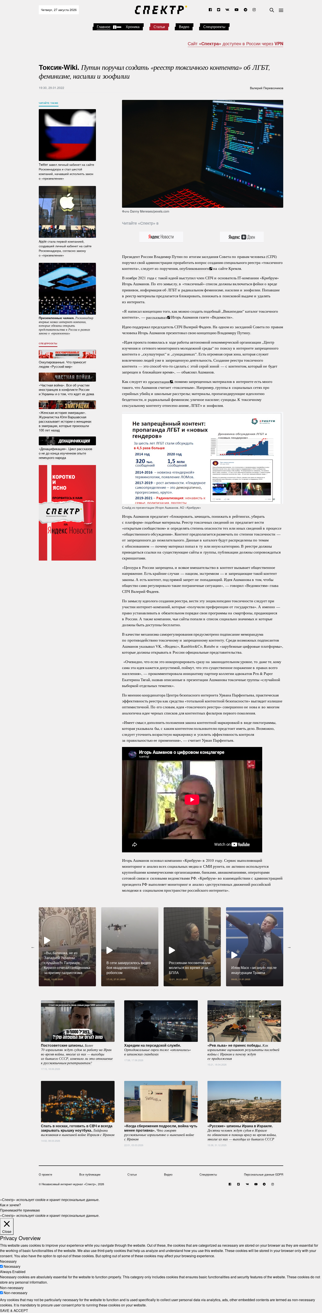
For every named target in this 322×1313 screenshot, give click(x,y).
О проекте (45, 1174)
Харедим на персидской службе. (157, 1049)
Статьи (159, 26)
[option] (67, 946)
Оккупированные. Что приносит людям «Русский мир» (62, 363)
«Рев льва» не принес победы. (243, 1052)
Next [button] (289, 947)
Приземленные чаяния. (66, 325)
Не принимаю (29, 1210)
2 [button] (161, 989)
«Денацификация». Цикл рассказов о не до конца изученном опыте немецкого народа (65, 453)
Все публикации (89, 1174)
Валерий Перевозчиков (266, 87)
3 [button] (167, 989)
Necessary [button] (8, 1261)
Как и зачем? (10, 1204)
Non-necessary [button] (12, 1287)
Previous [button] (33, 947)
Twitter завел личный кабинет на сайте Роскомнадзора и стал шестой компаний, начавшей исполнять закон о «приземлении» (66, 171)
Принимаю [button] (9, 1210)
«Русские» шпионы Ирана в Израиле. (242, 1132)
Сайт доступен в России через (235, 43)
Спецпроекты (214, 26)
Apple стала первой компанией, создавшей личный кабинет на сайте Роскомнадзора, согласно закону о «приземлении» (65, 248)
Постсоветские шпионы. (77, 1054)
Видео (184, 26)
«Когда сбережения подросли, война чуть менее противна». (160, 1132)
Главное (103, 26)
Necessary (12, 1266)
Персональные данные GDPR (263, 1174)
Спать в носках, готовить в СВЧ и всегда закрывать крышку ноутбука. (77, 1130)
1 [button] (154, 989)
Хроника (133, 26)
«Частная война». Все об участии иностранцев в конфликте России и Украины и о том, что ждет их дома (66, 389)
